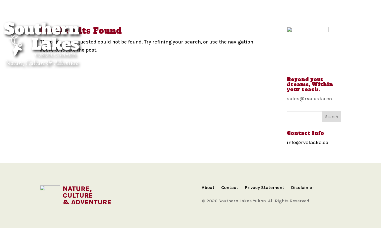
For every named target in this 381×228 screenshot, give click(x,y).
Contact (229, 187)
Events (283, 12)
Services (310, 12)
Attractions (204, 12)
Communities (59, 12)
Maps (88, 12)
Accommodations (160, 12)
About (208, 187)
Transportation (247, 12)
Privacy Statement (264, 187)
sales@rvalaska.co (309, 99)
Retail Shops (343, 12)
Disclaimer (302, 187)
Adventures (117, 12)
